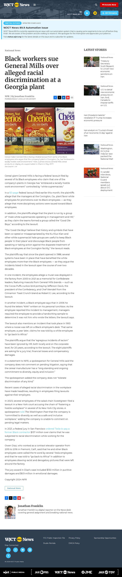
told (22, 412)
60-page (13, 192)
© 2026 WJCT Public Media (14, 561)
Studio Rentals (49, 543)
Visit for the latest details (38, 37)
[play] (87, 13)
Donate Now (110, 5)
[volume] (95, 13)
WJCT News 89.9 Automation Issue (25, 28)
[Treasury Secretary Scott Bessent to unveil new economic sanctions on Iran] (91, 62)
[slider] (91, 13)
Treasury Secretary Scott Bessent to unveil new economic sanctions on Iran (107, 69)
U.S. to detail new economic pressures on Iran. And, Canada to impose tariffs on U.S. (107, 97)
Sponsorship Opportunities (105, 538)
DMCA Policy (74, 543)
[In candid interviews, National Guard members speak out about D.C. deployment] (91, 173)
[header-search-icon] (96, 5)
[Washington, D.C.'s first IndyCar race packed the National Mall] (91, 149)
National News (12, 50)
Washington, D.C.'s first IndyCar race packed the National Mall (107, 153)
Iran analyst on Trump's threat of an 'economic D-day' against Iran (98, 133)
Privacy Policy (74, 538)
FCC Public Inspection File (54, 538)
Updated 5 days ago (32, 23)
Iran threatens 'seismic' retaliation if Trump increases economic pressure (98, 118)
